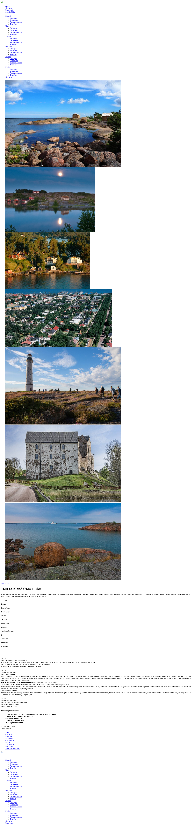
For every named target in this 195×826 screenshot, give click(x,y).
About (7, 6)
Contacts (8, 8)
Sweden (8, 36)
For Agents (9, 10)
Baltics (7, 67)
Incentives (9, 738)
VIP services (9, 744)
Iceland (8, 57)
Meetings (8, 736)
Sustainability (10, 12)
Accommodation (16, 22)
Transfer (13, 44)
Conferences (9, 740)
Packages (13, 18)
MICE (7, 742)
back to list (5, 583)
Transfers (13, 24)
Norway (8, 26)
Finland (8, 16)
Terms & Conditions (12, 749)
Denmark (8, 46)
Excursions (14, 20)
